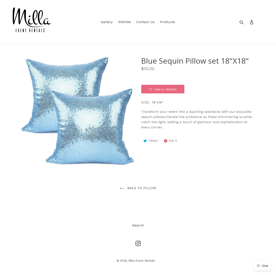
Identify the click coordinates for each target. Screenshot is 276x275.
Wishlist (124, 22)
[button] (162, 89)
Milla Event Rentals (141, 260)
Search (138, 225)
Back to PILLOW (141, 188)
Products (167, 22)
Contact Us (145, 22)
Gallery (107, 22)
